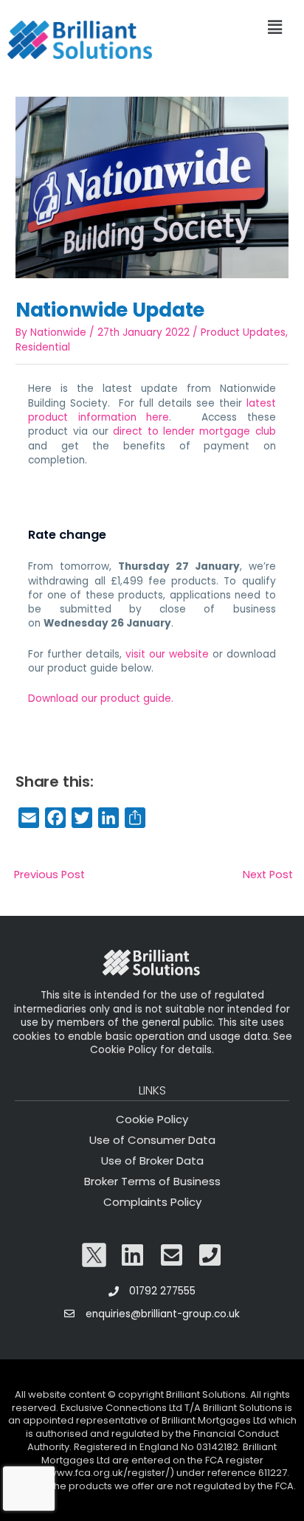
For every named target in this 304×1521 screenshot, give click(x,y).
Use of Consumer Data (152, 1140)
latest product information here (151, 410)
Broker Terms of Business (152, 1181)
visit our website (167, 654)
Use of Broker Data (152, 1160)
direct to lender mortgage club (194, 431)
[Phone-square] (210, 1255)
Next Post (268, 874)
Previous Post (49, 874)
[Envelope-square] (172, 1255)
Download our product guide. (100, 698)
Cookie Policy (152, 1119)
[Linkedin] (133, 1255)
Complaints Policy (152, 1202)
